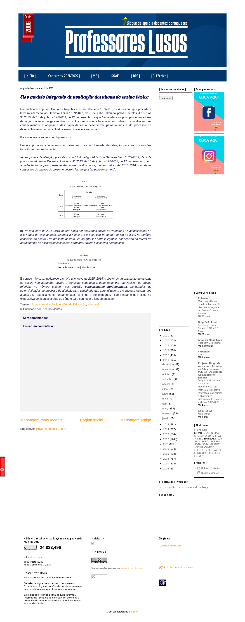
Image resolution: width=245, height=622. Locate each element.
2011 (166, 444)
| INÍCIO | (30, 76)
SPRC (211, 435)
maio (165, 398)
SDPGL (206, 441)
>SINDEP (209, 447)
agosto (166, 383)
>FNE (197, 438)
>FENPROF (201, 430)
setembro (168, 379)
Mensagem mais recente (41, 420)
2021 (166, 335)
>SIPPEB (217, 453)
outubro (167, 374)
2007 (166, 463)
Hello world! (204, 413)
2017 (166, 355)
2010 (166, 448)
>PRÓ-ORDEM (202, 453)
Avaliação (48, 304)
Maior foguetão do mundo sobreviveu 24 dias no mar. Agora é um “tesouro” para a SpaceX (209, 307)
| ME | (95, 76)
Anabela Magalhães (210, 339)
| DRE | (135, 76)
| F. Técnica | (159, 76)
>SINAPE (214, 444)
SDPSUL (215, 441)
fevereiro (167, 413)
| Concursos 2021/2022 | (63, 76)
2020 (166, 340)
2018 (166, 350)
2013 (166, 434)
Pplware (203, 298)
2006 (166, 468)
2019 (166, 345)
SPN (210, 432)
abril (165, 403)
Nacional (93, 304)
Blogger (133, 611)
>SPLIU (198, 447)
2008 (166, 458)
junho (165, 393)
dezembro (168, 364)
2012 (166, 439)
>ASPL (217, 450)
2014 (166, 429)
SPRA (203, 435)
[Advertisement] (173, 158)
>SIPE (209, 450)
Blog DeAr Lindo (208, 322)
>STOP (198, 455)
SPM (197, 435)
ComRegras (205, 410)
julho (165, 388)
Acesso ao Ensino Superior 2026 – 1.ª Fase (208, 328)
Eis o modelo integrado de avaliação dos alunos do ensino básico (84, 96)
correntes (204, 351)
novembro (168, 369)
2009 (166, 453)
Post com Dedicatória (209, 343)
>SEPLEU (199, 450)
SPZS (218, 435)
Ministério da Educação (71, 304)
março (166, 408)
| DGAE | (115, 76)
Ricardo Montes (210, 472)
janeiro (166, 418)
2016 (166, 360)
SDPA (205, 444)
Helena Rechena (210, 468)
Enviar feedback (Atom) (51, 428)
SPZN (218, 438)
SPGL (217, 432)
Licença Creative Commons (132, 568)
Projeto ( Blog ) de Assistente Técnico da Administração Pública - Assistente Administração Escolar (210, 370)
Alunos (36, 304)
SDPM (197, 444)
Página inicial (91, 420)
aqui (68, 137)
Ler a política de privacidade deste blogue (186, 487)
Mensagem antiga (135, 420)
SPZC (197, 441)
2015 (166, 424)
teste (200, 354)
